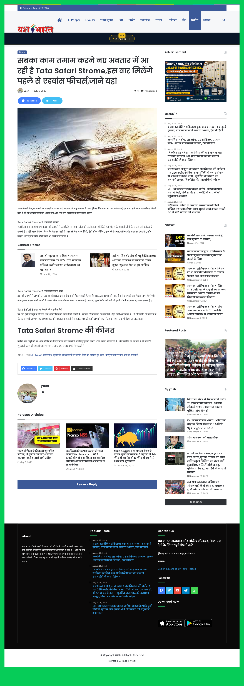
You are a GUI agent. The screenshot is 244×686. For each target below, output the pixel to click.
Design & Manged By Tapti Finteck (177, 568)
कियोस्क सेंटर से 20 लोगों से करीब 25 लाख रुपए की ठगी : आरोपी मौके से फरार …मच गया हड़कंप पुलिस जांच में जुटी (206, 405)
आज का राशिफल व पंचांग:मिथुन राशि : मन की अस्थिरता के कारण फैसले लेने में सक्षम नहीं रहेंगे (206, 272)
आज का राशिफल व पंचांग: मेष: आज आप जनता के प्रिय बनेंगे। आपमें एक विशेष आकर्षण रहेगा (205, 310)
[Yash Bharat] (36, 29)
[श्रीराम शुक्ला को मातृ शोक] (175, 442)
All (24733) (196, 502)
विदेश (132, 20)
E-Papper (74, 20)
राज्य (159, 20)
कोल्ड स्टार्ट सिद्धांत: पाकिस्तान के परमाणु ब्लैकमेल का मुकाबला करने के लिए (206, 255)
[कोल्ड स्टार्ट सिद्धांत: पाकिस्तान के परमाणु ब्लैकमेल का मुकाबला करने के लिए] (175, 256)
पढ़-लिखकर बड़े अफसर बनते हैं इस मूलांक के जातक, (205, 237)
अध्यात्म (206, 20)
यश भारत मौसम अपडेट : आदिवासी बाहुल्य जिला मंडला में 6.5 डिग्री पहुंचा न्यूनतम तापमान (206, 424)
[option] (195, 358)
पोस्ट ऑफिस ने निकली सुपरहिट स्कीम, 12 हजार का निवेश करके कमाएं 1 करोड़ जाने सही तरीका (36, 454)
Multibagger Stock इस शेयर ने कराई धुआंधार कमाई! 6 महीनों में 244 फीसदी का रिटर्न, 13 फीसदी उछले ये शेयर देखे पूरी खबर (135, 456)
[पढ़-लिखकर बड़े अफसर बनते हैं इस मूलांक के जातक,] (175, 240)
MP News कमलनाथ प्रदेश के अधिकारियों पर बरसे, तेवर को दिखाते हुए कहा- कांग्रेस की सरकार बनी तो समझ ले (84, 355)
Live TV (90, 20)
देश (121, 20)
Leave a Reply (87, 484)
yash (26, 90)
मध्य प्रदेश (107, 20)
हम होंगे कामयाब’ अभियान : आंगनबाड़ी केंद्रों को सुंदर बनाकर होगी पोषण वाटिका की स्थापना (205, 485)
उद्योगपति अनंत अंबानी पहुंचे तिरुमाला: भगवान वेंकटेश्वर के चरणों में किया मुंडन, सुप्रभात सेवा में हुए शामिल (134, 260)
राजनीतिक (145, 20)
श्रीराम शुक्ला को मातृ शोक (202, 437)
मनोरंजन (173, 20)
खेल (184, 20)
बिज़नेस (194, 20)
